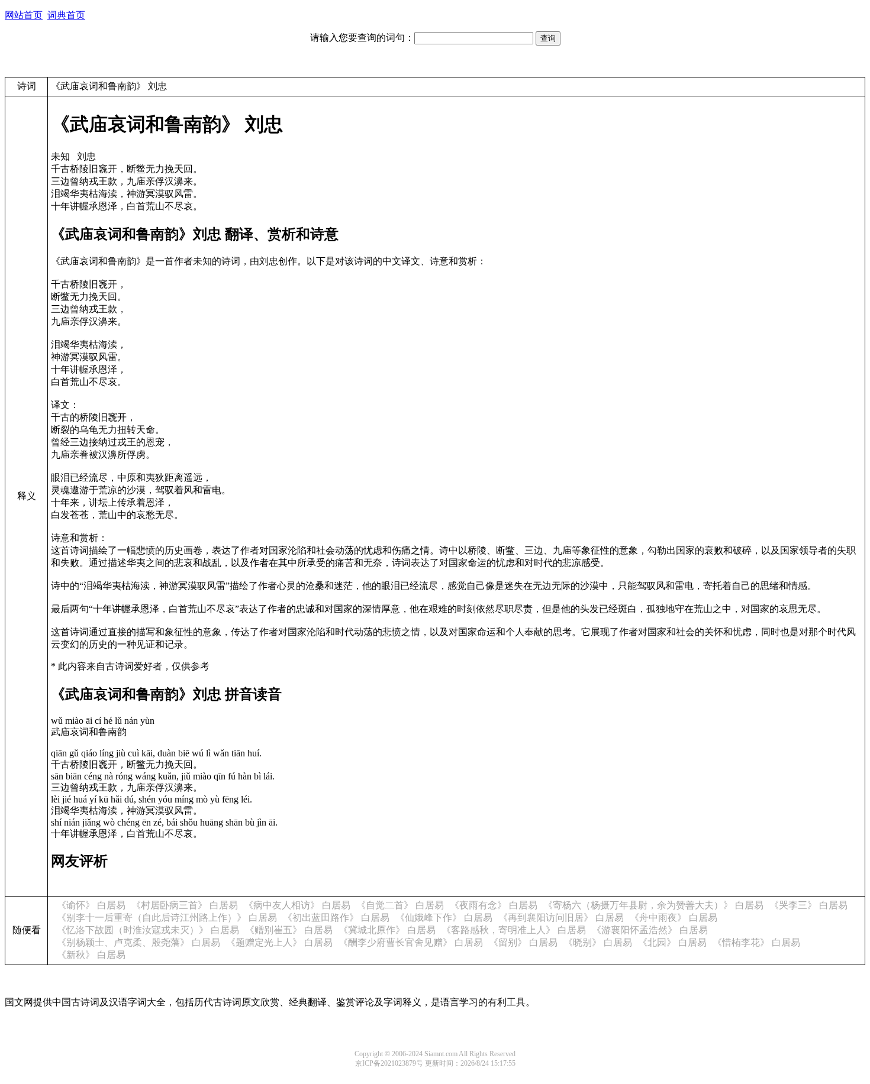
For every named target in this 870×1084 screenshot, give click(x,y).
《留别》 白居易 (523, 942)
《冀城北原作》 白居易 (387, 930)
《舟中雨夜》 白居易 (673, 917)
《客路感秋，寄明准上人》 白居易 (514, 930)
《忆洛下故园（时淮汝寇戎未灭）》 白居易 (148, 930)
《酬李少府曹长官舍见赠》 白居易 (411, 942)
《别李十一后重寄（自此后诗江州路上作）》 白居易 (167, 917)
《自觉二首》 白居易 (400, 905)
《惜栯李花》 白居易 (756, 942)
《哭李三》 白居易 (808, 905)
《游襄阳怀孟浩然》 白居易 (650, 930)
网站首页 (24, 15)
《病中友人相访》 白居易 (297, 905)
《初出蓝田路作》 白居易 (336, 917)
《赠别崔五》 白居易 (289, 930)
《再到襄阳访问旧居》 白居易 (561, 917)
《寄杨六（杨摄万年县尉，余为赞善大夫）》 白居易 (653, 905)
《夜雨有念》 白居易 (493, 905)
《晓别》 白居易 (597, 942)
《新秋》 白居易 (91, 955)
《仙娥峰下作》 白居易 (443, 917)
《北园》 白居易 (672, 942)
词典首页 (66, 15)
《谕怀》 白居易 (91, 905)
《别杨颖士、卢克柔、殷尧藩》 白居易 (138, 942)
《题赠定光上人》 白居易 (279, 942)
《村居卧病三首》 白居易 (184, 905)
